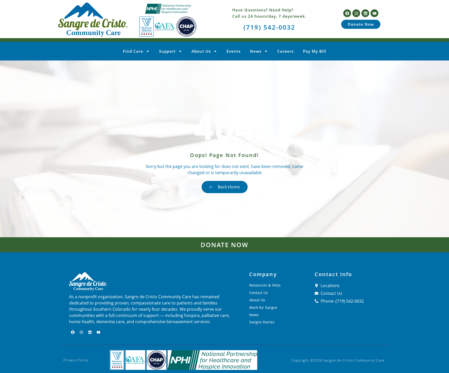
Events (234, 51)
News (255, 51)
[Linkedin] (365, 13)
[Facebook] (347, 13)
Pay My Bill (314, 51)
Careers (285, 51)
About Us (201, 51)
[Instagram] (356, 13)
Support (167, 51)
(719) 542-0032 (269, 27)
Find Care (133, 51)
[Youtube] (374, 13)
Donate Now (225, 244)
